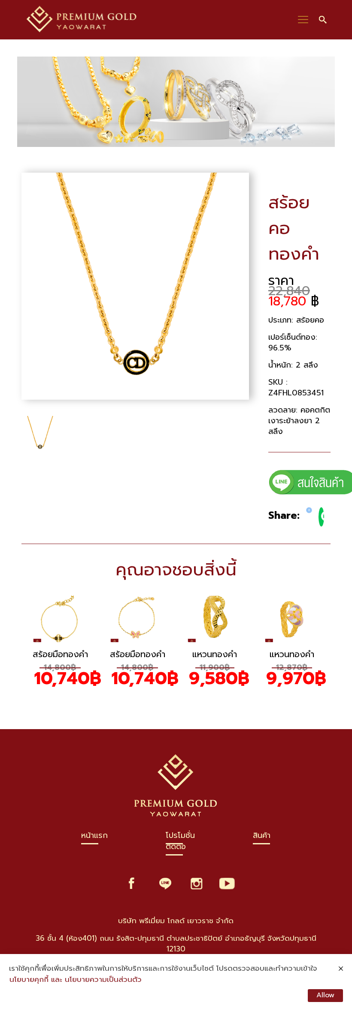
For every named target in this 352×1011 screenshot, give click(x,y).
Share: (284, 516)
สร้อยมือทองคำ (60, 654)
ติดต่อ (176, 848)
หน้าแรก (94, 837)
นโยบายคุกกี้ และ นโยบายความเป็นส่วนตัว (75, 979)
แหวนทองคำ (214, 654)
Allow (325, 995)
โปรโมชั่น (180, 837)
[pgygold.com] (82, 19)
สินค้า (261, 837)
